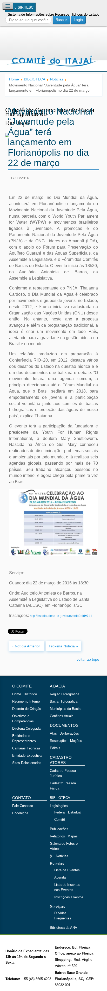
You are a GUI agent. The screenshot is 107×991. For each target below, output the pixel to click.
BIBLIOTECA (34, 79)
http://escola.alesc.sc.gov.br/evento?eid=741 (61, 616)
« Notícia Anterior (26, 646)
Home (14, 79)
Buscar (61, 19)
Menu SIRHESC (20, 7)
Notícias (56, 79)
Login (78, 19)
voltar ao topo (88, 659)
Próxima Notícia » (63, 646)
